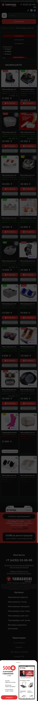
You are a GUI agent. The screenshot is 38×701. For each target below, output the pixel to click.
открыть (9, 697)
